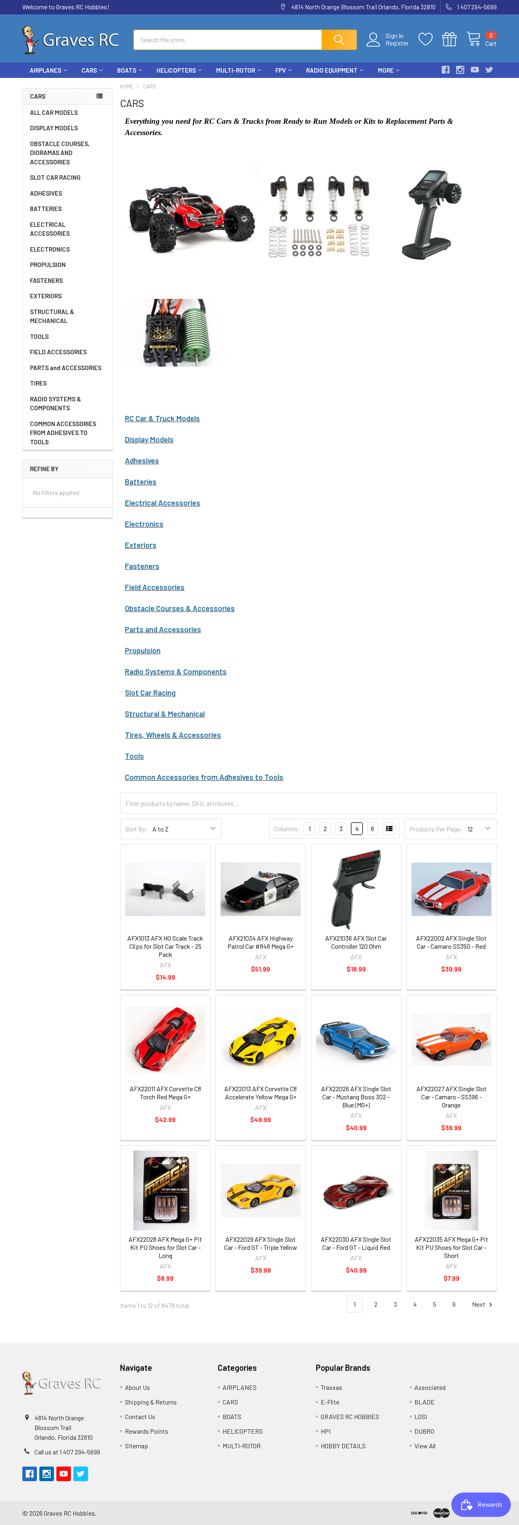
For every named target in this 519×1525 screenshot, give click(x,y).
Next (479, 1304)
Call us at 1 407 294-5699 (67, 1452)
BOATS (126, 70)
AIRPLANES (45, 70)
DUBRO (424, 1431)
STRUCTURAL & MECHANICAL (52, 316)
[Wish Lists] (430, 39)
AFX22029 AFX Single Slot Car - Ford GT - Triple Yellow (260, 1243)
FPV (280, 70)
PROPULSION (48, 264)
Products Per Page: (436, 829)
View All (424, 1446)
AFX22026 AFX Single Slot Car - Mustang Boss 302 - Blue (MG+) (356, 1097)
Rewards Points (146, 1431)
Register (397, 43)
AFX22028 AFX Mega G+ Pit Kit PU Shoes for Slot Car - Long (165, 1247)
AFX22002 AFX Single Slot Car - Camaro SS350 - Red (451, 942)
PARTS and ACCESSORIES (65, 367)
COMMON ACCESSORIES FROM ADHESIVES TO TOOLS (63, 433)
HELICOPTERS (176, 70)
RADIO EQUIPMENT (332, 70)
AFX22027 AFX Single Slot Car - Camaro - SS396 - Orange (451, 1097)
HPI (325, 1431)
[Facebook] (445, 69)
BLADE (424, 1402)
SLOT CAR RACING (55, 177)
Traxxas (331, 1387)
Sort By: (136, 829)
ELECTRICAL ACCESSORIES (50, 229)
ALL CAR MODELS (54, 112)
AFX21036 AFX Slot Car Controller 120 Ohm (356, 942)
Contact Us (140, 1416)
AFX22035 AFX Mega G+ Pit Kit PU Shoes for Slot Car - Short (451, 1247)
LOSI (420, 1416)
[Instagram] (460, 69)
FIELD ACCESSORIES (58, 351)
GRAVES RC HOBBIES (350, 1416)
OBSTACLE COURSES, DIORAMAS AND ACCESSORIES (60, 153)
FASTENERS (46, 280)
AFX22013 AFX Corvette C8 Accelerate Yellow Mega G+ (260, 1093)
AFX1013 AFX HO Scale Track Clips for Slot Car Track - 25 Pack (165, 946)
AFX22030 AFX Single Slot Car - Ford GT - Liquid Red (356, 1243)
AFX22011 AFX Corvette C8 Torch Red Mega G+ (165, 1093)
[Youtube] (475, 69)
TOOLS (39, 336)
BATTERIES (46, 208)
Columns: (287, 828)
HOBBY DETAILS (343, 1446)
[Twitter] (489, 69)
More (386, 70)
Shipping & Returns (151, 1402)
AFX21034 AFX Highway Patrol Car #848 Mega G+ (260, 942)
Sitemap (136, 1446)
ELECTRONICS (50, 249)
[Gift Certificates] (454, 39)
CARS (89, 70)
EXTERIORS (46, 295)
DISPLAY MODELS (54, 127)
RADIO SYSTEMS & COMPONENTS (55, 403)
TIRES (38, 383)
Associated (430, 1387)
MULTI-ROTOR (235, 70)
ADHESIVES (46, 193)
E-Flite (330, 1402)
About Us (137, 1387)
